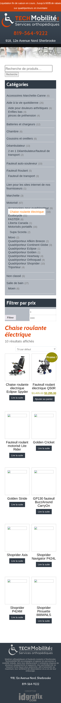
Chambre (13, 131)
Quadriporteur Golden (22, 252)
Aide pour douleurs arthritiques (28, 108)
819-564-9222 (31, 33)
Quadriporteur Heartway (23, 256)
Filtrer (10, 317)
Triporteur (14, 267)
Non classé (14, 276)
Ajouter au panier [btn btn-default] (44, 399)
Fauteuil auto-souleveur (22, 163)
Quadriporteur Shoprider (24, 263)
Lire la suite (17, 397)
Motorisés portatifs (20, 226)
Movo (11, 237)
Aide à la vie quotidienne (22, 102)
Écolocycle (15, 215)
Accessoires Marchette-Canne (26, 95)
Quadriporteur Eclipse (22, 248)
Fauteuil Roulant (17, 170)
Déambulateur (16, 145)
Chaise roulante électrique (27, 211)
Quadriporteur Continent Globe (28, 244)
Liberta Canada (18, 223)
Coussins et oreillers (20, 138)
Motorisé (12, 202)
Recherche (11, 74)
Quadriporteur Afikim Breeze (26, 241)
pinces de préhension (22, 115)
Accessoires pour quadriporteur (28, 208)
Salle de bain (15, 283)
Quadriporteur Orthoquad (24, 259)
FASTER (14, 219)
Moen (11, 288)
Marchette (13, 195)
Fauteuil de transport (21, 176)
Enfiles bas (15, 111)
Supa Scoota (18, 232)
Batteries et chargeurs (21, 124)
